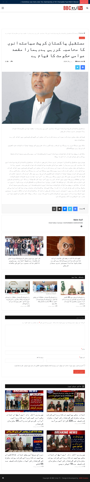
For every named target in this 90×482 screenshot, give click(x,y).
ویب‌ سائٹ (40, 357)
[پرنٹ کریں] (54, 209)
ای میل (82, 357)
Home (81, 33)
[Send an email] (76, 61)
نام (83, 349)
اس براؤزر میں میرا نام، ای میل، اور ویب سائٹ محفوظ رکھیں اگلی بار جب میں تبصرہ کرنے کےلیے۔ (48, 365)
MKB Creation (83, 478)
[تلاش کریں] (87, 8)
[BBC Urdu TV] (73, 7)
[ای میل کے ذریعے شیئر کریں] (59, 209)
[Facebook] (83, 67)
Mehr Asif (80, 61)
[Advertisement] (45, 21)
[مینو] (3, 8)
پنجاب (76, 33)
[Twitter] (77, 67)
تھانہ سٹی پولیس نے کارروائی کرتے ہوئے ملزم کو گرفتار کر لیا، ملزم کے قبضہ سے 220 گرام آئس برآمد (66, 417)
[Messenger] (65, 209)
